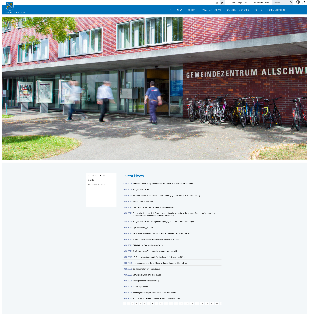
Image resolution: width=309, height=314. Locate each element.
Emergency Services (96, 184)
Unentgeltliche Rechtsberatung (146, 281)
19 (207, 303)
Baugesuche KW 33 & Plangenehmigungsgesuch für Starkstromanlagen (163, 221)
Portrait (192, 9)
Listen (266, 3)
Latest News (176, 9)
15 (186, 303)
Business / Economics (238, 9)
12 (171, 303)
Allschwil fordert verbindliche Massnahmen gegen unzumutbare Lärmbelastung (166, 195)
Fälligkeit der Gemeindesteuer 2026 (148, 245)
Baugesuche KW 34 (141, 189)
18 (202, 303)
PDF (250, 3)
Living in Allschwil (211, 9)
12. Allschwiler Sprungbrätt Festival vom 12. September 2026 (159, 257)
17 (197, 303)
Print (245, 3)
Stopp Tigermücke (140, 286)
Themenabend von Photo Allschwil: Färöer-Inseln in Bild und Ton (160, 263)
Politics (258, 9)
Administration (276, 9)
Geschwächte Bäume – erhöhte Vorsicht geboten (153, 207)
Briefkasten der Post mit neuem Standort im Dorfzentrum (157, 298)
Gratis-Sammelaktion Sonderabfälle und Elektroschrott (156, 239)
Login (240, 3)
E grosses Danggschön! (143, 227)
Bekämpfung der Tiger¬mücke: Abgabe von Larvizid (155, 251)
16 (191, 303)
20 (212, 303)
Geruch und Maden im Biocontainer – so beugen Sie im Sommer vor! (162, 233)
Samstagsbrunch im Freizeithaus (147, 275)
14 (181, 303)
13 (176, 303)
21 (217, 303)
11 (166, 303)
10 (161, 303)
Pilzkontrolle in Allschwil (143, 201)
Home (234, 3)
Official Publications (96, 175)
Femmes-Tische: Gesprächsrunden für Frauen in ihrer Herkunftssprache (163, 183)
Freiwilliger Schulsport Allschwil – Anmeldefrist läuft (155, 292)
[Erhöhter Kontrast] (298, 3)
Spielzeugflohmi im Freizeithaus (146, 269)
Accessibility (258, 3)
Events (91, 180)
